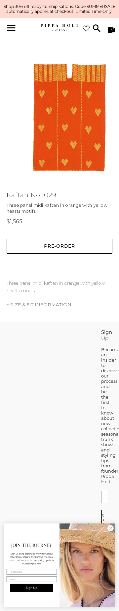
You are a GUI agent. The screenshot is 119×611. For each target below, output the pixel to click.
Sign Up (32, 588)
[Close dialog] (110, 528)
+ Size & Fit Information (39, 304)
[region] (59, 9)
